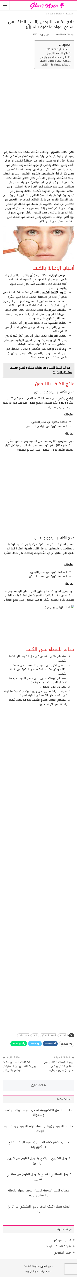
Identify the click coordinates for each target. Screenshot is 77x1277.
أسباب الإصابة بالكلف (57, 49)
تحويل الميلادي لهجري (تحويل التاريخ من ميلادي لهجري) (39, 1176)
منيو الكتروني (62, 1252)
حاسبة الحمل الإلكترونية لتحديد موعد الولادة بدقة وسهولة (38, 1112)
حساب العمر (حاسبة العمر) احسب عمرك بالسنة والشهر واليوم (38, 1192)
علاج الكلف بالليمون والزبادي (53, 57)
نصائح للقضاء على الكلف (54, 65)
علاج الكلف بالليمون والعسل (53, 61)
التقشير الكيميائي (49, 1035)
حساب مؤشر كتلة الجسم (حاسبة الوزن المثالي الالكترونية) (38, 1144)
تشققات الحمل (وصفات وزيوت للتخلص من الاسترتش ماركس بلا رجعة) (19, 1066)
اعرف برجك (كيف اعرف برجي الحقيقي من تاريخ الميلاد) (39, 1209)
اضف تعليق (37, 1085)
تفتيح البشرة (24, 1035)
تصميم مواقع (62, 1240)
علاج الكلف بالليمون (57, 53)
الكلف (35, 1035)
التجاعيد (63, 1035)
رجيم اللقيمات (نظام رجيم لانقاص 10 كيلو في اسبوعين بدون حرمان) (59, 1066)
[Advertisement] (38, 110)
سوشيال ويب (31, 1271)
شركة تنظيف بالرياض (57, 1246)
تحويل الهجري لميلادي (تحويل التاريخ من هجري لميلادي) (38, 1160)
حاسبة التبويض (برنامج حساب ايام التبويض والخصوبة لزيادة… (38, 1128)
